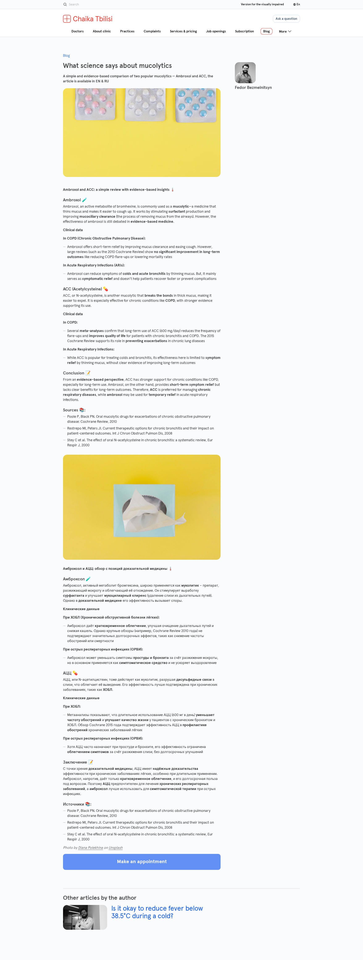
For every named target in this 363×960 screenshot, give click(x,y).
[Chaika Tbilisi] (88, 19)
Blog (66, 56)
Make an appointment (142, 861)
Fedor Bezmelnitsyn (253, 88)
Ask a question (286, 18)
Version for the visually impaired (262, 4)
